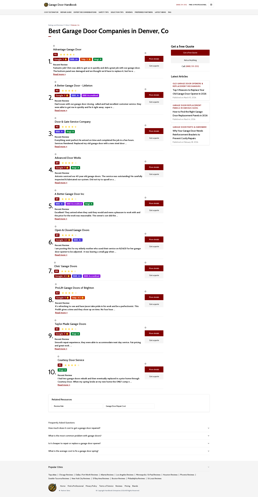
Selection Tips (117, 12)
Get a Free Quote (190, 52)
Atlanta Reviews (107, 474)
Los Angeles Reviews (125, 474)
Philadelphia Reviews (136, 478)
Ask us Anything (190, 60)
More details (154, 59)
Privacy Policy (91, 486)
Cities (67, 25)
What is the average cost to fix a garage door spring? (73, 451)
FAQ (169, 12)
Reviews (129, 12)
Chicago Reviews (66, 474)
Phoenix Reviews (187, 474)
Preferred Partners (144, 12)
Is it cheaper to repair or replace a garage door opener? (74, 443)
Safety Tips (104, 12)
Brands (135, 486)
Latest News (160, 12)
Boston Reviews (118, 478)
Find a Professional (197, 5)
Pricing (127, 486)
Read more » (59, 74)
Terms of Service (106, 486)
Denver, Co (75, 25)
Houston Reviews (170, 474)
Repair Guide (65, 12)
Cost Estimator (51, 12)
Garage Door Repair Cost (116, 406)
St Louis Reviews (155, 478)
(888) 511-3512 (181, 5)
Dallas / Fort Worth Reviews (87, 474)
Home (62, 486)
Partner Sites (65, 490)
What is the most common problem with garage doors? (74, 435)
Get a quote (154, 66)
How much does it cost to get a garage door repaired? (74, 428)
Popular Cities (55, 467)
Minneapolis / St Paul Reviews (148, 474)
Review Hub (59, 406)
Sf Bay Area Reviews (101, 478)
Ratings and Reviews (55, 25)
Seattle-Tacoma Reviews (58, 478)
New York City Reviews (81, 478)
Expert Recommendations (85, 12)
